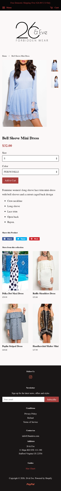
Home (4, 56)
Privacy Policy (30, 413)
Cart (56, 7)
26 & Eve (30, 478)
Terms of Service (30, 422)
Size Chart (30, 468)
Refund (30, 417)
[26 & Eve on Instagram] (30, 377)
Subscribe (51, 399)
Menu (9, 7)
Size (4, 152)
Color (5, 166)
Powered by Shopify (43, 478)
